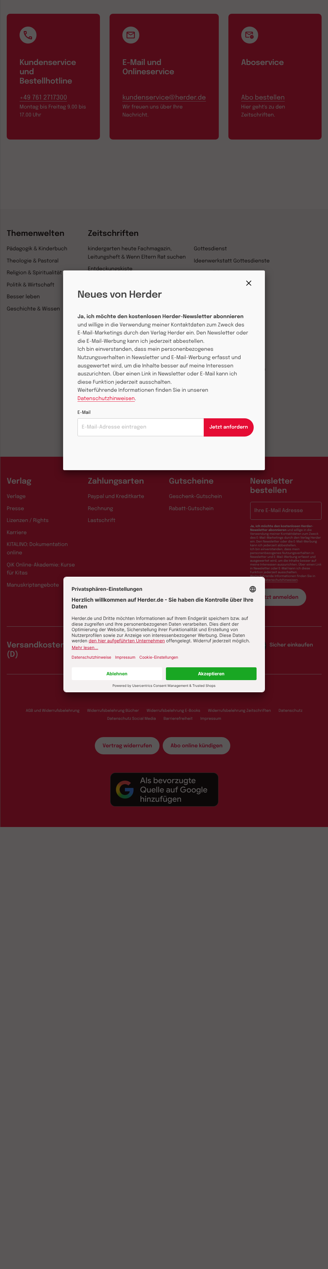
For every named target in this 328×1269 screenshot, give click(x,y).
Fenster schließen (250, 283)
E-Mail (84, 413)
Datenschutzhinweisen (106, 398)
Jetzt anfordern (228, 427)
